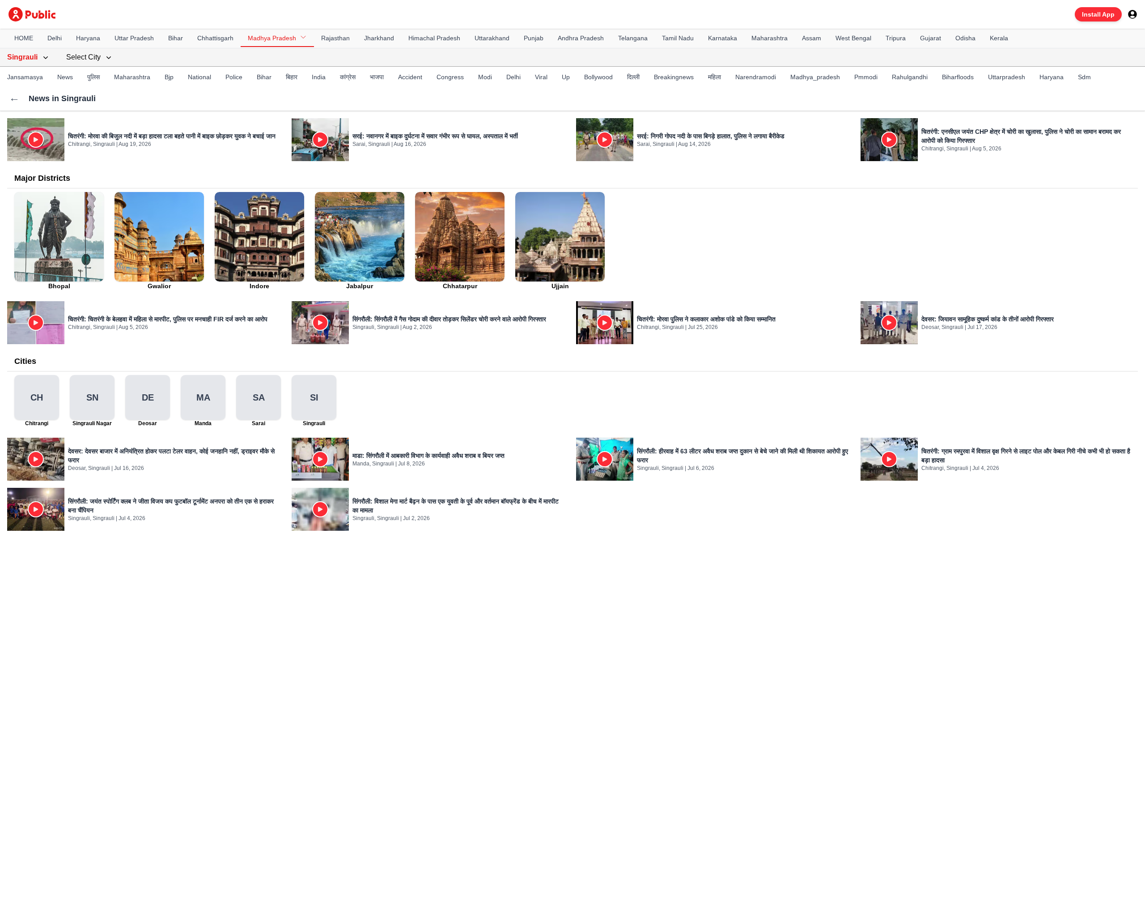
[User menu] (1132, 14)
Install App (1098, 14)
